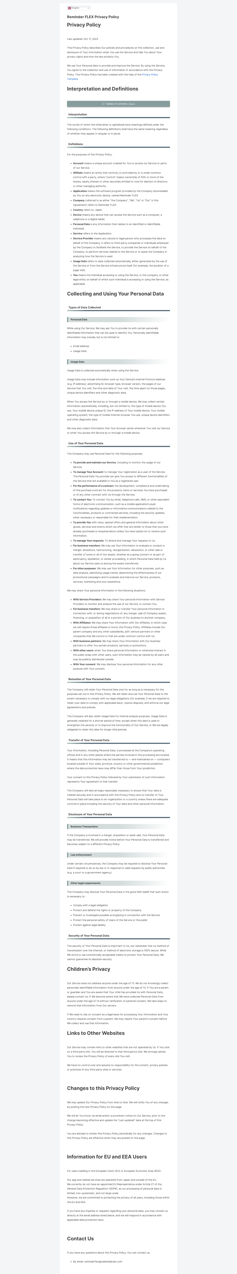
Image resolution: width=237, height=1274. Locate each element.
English (75, 8)
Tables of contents (117, 103)
